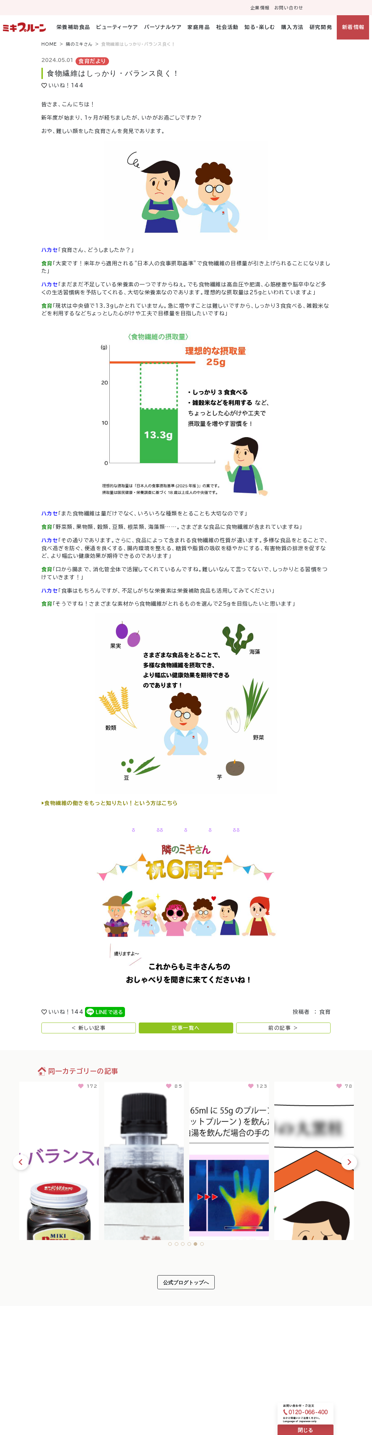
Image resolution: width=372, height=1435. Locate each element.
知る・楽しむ (259, 27)
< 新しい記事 (89, 1027)
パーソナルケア (163, 27)
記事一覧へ (186, 1027)
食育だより (92, 61)
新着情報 (353, 27)
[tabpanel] (59, 1159)
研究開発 (321, 27)
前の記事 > (283, 1027)
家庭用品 (198, 27)
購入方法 (292, 27)
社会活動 (227, 27)
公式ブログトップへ (186, 1282)
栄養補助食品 (73, 27)
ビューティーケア (117, 27)
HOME (49, 44)
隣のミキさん (79, 44)
